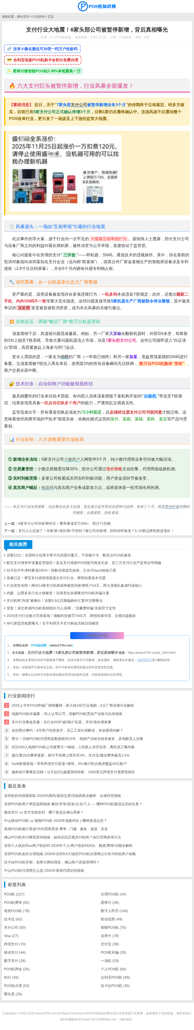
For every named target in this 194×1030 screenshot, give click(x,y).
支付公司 (79, 105)
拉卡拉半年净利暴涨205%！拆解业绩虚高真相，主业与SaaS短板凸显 (61, 570)
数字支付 (15, 961)
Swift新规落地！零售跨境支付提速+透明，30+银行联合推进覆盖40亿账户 (69, 764)
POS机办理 (17, 986)
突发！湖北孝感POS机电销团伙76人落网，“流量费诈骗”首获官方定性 (61, 608)
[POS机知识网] (97, 6)
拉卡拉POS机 (115, 986)
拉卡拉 (13, 919)
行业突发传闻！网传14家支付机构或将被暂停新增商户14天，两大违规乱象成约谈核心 (74, 585)
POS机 (14, 894)
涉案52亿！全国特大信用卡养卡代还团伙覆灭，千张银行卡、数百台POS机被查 (69, 555)
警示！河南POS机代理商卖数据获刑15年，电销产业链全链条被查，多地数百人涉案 (77, 739)
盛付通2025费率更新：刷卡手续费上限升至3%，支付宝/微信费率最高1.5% (70, 755)
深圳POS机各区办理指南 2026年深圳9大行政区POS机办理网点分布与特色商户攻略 (70, 854)
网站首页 (23, 16)
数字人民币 (114, 911)
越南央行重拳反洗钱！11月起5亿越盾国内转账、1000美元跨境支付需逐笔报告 (73, 772)
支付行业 (172, 507)
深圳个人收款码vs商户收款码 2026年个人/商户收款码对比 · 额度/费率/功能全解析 (68, 846)
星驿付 (110, 902)
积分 (11, 977)
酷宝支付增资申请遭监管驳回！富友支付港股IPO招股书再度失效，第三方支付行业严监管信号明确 (84, 563)
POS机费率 (17, 902)
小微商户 (72, 459)
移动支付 (15, 952)
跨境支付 (15, 944)
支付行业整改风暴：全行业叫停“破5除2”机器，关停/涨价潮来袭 (61, 722)
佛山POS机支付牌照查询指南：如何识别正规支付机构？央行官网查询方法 (62, 837)
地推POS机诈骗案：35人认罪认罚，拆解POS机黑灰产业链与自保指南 (67, 714)
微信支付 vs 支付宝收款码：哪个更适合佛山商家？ (44, 812)
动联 (65, 357)
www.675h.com (61, 645)
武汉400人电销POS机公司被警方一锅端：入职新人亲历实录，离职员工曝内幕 (73, 747)
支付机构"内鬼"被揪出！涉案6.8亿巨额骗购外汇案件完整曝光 (55, 601)
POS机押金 (17, 969)
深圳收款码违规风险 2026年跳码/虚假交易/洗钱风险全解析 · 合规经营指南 (62, 796)
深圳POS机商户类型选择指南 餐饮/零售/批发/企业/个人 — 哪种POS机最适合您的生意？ (73, 804)
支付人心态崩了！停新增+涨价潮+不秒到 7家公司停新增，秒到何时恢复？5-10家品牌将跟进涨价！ (96, 531)
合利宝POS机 (115, 977)
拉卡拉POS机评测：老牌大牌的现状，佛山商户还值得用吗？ (52, 862)
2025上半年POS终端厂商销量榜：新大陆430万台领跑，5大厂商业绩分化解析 (73, 705)
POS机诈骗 (113, 952)
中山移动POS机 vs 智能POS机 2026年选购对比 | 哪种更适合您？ (55, 821)
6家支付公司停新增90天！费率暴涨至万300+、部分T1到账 (64, 523)
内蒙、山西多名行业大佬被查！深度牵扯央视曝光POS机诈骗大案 (58, 593)
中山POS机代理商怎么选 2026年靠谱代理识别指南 (44, 870)
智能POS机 (113, 927)
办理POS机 (113, 894)
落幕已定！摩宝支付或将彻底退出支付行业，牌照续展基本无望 (56, 578)
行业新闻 (38, 16)
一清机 (110, 961)
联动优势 (112, 919)
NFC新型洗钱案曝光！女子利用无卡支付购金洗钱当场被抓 (53, 623)
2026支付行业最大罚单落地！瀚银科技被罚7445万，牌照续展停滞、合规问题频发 (71, 616)
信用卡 (110, 936)
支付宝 (110, 944)
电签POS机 (17, 911)
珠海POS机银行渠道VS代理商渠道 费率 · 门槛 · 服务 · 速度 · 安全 (56, 829)
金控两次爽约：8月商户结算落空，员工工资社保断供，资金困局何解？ (67, 730)
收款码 (47, 487)
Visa (11, 936)
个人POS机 (113, 969)
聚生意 (13, 994)
